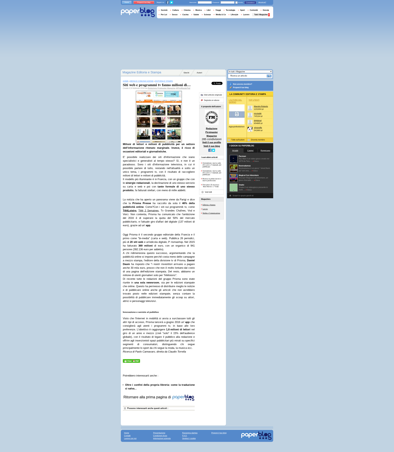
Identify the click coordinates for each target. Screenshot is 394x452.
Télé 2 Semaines (148, 210)
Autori (199, 73)
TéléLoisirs (129, 210)
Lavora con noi (130, 438)
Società (164, 10)
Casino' (250, 150)
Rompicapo (265, 150)
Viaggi (218, 10)
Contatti (127, 436)
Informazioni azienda (162, 438)
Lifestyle (234, 15)
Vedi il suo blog (211, 146)
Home (127, 2)
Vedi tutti (208, 192)
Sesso (174, 15)
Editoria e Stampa (209, 204)
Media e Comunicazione (211, 213)
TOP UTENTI (254, 100)
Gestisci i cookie (189, 438)
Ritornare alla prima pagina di (147, 397)
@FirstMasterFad (183, 88)
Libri (209, 10)
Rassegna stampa (189, 433)
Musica (198, 10)
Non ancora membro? (242, 84)
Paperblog (138, 12)
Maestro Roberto (261, 106)
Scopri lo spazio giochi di (243, 196)
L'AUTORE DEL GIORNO (235, 101)
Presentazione (159, 433)
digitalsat (257, 120)
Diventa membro (258, 140)
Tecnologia (230, 10)
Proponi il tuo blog (241, 87)
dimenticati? (262, 2)
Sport (242, 10)
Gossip (266, 10)
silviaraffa (258, 128)
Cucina (185, 15)
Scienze (207, 15)
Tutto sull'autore (238, 140)
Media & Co (221, 15)
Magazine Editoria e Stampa (142, 72)
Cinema (187, 10)
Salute (196, 15)
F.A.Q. (184, 436)
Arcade (235, 150)
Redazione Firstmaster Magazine (161, 88)
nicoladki (257, 113)
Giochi (186, 73)
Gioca (256, 161)
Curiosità (254, 10)
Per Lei (164, 15)
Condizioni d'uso (160, 436)
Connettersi (250, 3)
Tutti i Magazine (261, 15)
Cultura (175, 10)
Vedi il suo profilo (211, 142)
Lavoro (205, 209)
